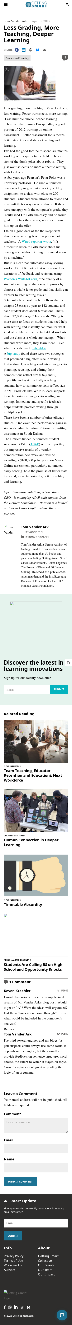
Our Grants (46, 1265)
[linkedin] (16, 1307)
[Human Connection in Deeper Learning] (36, 810)
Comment (12, 1114)
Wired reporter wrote (36, 241)
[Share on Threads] (30, 50)
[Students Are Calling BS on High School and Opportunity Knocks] (36, 935)
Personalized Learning (17, 58)
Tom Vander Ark (15, 21)
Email (8, 1140)
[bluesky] (28, 1307)
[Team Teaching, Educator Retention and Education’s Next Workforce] (36, 741)
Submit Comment (20, 1181)
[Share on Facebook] (17, 50)
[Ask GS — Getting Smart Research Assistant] (62, 1315)
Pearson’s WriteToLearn (20, 278)
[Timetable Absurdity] (36, 875)
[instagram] (10, 1307)
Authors (10, 1270)
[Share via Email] (44, 50)
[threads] (22, 1307)
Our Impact (46, 1274)
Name (9, 1159)
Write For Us (13, 1265)
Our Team (45, 1270)
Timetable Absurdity (23, 904)
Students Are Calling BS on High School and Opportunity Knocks (33, 967)
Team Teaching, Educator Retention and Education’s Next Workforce (33, 775)
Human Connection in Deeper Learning (31, 842)
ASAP (34, 444)
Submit (59, 689)
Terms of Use (13, 1261)
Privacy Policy (13, 1256)
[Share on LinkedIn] (24, 50)
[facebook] (5, 1307)
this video (39, 348)
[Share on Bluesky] (37, 50)
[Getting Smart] (36, 4)
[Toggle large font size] (68, 662)
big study (13, 353)
